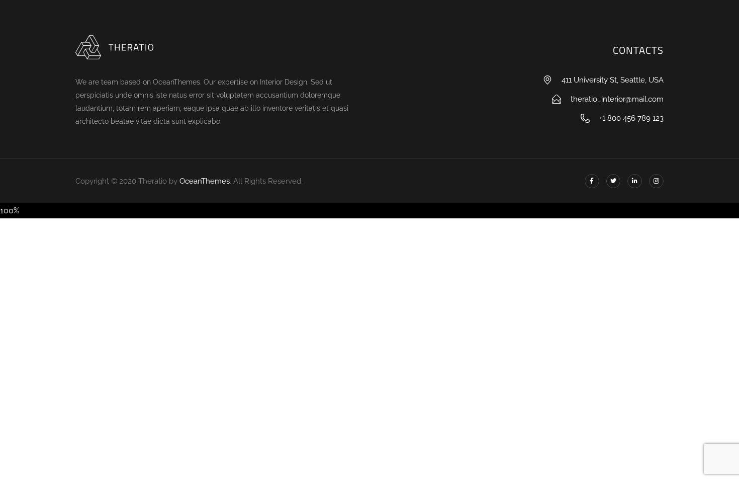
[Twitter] (613, 181)
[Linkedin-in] (634, 181)
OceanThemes (204, 181)
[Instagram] (656, 181)
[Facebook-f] (592, 181)
